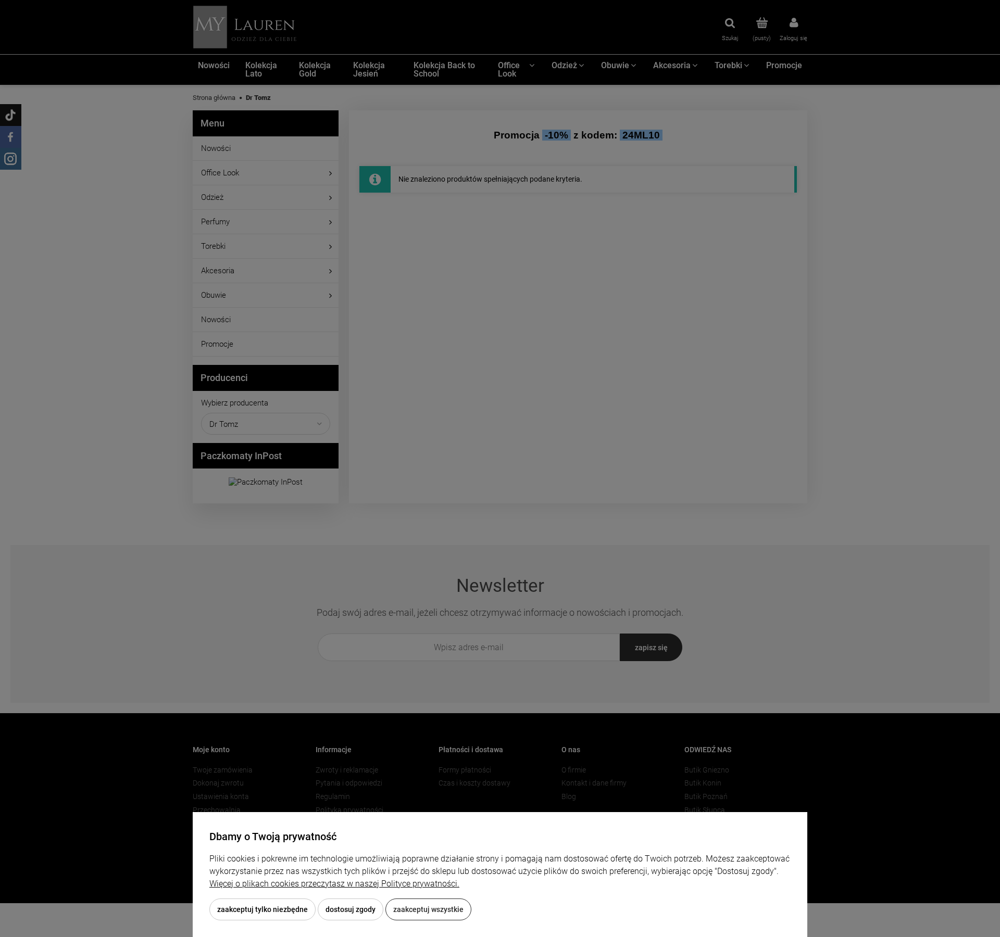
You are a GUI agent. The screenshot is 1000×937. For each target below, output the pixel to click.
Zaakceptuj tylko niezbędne (262, 909)
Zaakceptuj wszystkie (428, 909)
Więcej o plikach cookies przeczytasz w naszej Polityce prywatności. (334, 884)
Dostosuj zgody (351, 909)
